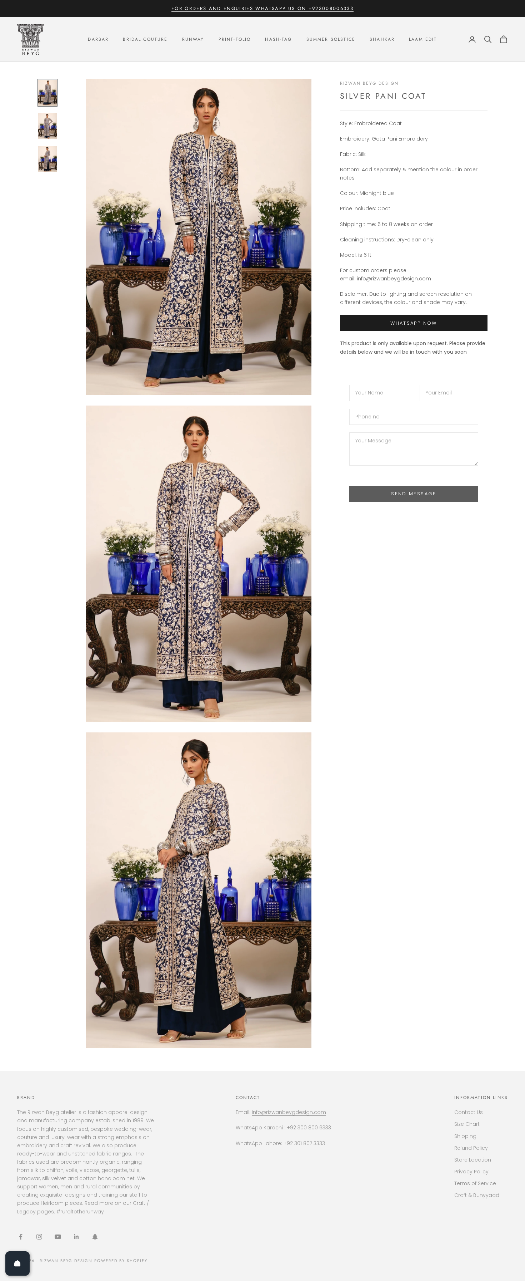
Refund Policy (471, 1148)
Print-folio (235, 39)
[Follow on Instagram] (39, 1236)
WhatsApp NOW (413, 323)
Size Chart (467, 1124)
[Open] (17, 1263)
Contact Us (468, 1112)
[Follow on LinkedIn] (76, 1236)
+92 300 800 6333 (309, 1127)
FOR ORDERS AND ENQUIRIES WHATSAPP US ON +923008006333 (262, 8)
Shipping (465, 1136)
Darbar (98, 39)
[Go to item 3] (48, 159)
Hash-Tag (278, 39)
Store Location (472, 1159)
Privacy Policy (471, 1171)
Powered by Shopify (121, 1260)
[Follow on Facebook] (20, 1236)
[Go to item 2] (48, 126)
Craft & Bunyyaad (476, 1195)
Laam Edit (423, 39)
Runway (193, 39)
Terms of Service (475, 1183)
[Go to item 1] (48, 93)
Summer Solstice (330, 39)
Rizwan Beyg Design (369, 83)
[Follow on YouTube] (57, 1236)
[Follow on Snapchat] (95, 1236)
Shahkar (382, 39)
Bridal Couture (145, 39)
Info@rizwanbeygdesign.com (289, 1112)
